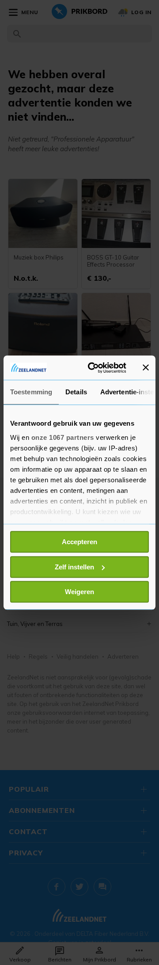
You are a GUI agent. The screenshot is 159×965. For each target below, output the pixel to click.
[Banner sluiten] (146, 368)
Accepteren (79, 541)
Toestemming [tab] (31, 392)
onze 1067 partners (62, 437)
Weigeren (79, 591)
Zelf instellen (74, 567)
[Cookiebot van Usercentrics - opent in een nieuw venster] (93, 368)
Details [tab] (76, 392)
